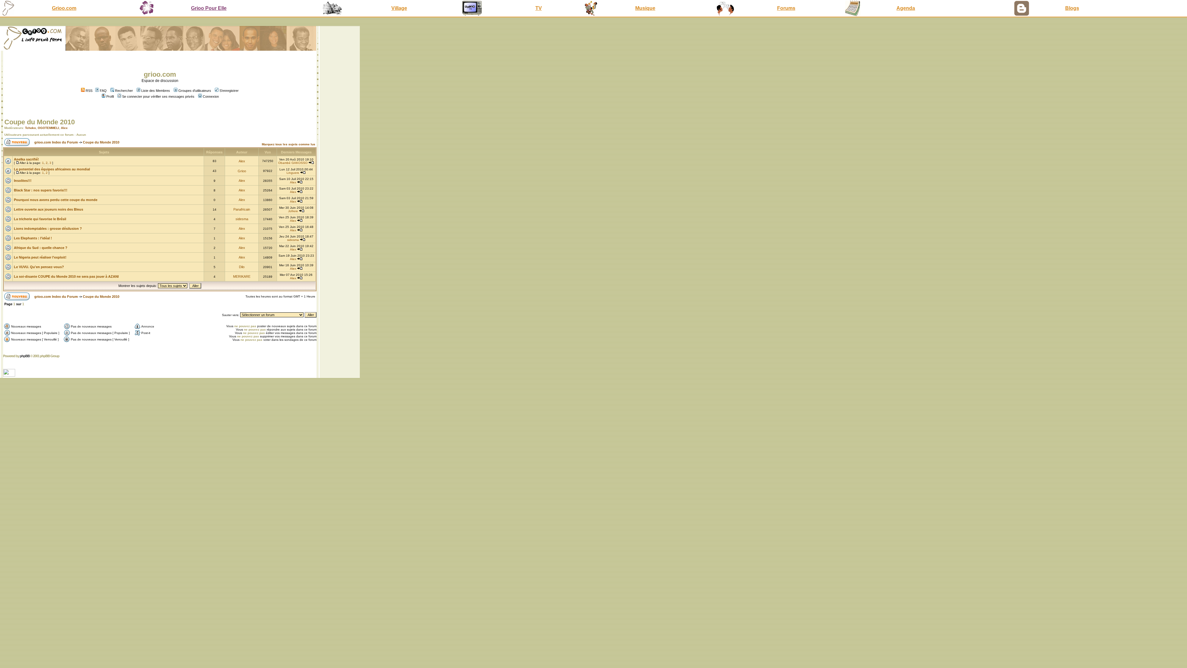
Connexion (211, 96)
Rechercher (124, 90)
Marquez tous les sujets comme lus (288, 144)
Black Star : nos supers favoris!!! (40, 190)
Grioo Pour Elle (209, 8)
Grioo (242, 171)
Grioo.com (64, 8)
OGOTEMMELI (48, 128)
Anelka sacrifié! (26, 159)
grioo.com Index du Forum (56, 142)
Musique (645, 8)
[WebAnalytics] (9, 375)
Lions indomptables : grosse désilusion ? (48, 228)
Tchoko (30, 128)
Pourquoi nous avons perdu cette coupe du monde (55, 200)
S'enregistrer (229, 90)
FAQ (103, 90)
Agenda (905, 8)
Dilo (242, 267)
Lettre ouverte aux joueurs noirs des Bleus (48, 209)
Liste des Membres (155, 90)
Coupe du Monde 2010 (39, 122)
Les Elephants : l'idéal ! (33, 238)
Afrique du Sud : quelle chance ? (40, 248)
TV (538, 8)
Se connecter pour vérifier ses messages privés (158, 96)
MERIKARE (241, 276)
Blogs (1072, 8)
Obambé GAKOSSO (293, 163)
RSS (88, 90)
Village (399, 8)
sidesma (242, 219)
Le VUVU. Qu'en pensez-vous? (39, 267)
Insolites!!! (23, 180)
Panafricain (241, 209)
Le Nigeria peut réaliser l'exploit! (40, 257)
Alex (64, 128)
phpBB (25, 356)
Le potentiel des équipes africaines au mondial (52, 169)
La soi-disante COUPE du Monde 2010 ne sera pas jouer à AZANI (66, 276)
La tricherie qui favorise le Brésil (40, 219)
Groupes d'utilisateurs (194, 90)
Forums (786, 8)
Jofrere (293, 211)
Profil (110, 96)
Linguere (293, 172)
